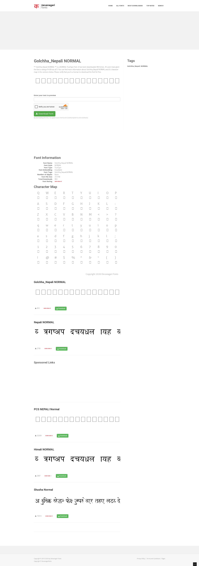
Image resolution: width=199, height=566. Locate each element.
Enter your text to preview (45, 95)
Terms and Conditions (153, 559)
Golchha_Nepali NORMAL (50, 282)
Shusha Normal (43, 489)
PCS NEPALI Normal (46, 409)
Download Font (45, 113)
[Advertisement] (99, 30)
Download (61, 308)
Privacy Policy (141, 559)
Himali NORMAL (44, 449)
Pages (163, 559)
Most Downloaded (135, 6)
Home (110, 6)
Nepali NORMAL (44, 322)
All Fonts (120, 6)
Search (160, 6)
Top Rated (150, 6)
